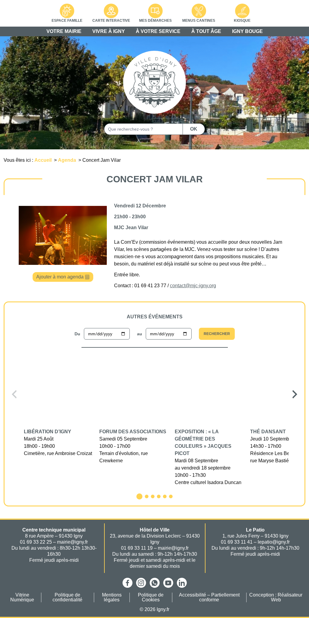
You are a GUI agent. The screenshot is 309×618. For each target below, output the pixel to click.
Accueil (43, 160)
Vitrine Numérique (22, 597)
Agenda (67, 160)
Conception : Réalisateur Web (275, 597)
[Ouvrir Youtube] (168, 583)
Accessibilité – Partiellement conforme (209, 597)
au (139, 333)
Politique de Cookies (151, 597)
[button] (14, 394)
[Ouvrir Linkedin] (182, 583)
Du (77, 333)
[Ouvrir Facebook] (127, 583)
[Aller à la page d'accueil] (154, 82)
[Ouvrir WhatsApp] (155, 583)
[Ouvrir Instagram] (141, 583)
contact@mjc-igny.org (193, 285)
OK (193, 129)
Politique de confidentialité (67, 597)
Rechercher (217, 334)
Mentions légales (112, 597)
